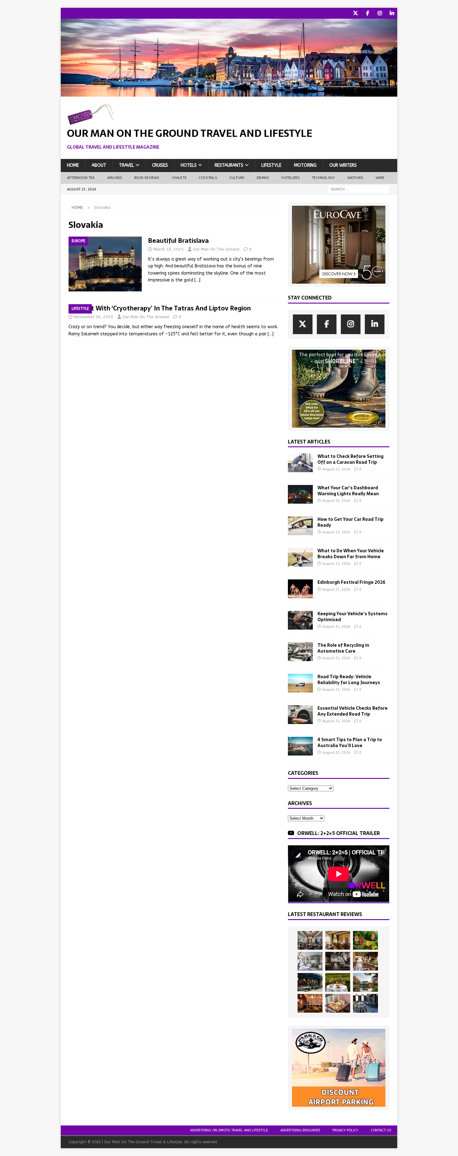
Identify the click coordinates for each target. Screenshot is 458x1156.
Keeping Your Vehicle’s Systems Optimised (352, 616)
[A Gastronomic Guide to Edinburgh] (365, 982)
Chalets (179, 178)
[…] (197, 280)
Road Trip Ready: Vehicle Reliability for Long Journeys (348, 679)
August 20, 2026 (336, 753)
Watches (355, 178)
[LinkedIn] (391, 13)
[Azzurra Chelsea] (310, 982)
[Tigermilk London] (310, 1003)
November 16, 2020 (93, 316)
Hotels (189, 165)
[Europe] (105, 264)
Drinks (263, 178)
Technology (323, 178)
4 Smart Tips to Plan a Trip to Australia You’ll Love (349, 742)
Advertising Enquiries (300, 1130)
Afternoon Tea (81, 178)
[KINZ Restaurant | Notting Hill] (337, 940)
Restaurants (229, 165)
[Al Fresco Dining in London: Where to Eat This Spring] (365, 1003)
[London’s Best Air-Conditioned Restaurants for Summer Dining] (310, 961)
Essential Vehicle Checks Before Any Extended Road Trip (352, 711)
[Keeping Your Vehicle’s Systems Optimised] (300, 620)
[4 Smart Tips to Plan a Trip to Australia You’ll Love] (300, 746)
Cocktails (208, 178)
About (99, 165)
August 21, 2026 (336, 590)
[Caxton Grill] (310, 940)
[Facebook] (367, 13)
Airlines (114, 178)
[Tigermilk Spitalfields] (365, 961)
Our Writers (343, 165)
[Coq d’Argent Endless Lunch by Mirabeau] (337, 982)
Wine (380, 178)
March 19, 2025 (169, 249)
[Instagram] (379, 13)
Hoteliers (290, 178)
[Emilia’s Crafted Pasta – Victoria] (337, 1003)
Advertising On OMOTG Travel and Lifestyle (229, 1130)
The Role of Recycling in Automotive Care (343, 648)
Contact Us (381, 1130)
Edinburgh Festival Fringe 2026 (351, 582)
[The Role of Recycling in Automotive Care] (300, 651)
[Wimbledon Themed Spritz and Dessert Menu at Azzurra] (365, 940)
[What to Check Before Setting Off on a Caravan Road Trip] (300, 462)
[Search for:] (358, 189)
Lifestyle (271, 165)
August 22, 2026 (336, 469)
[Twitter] (355, 13)
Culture (236, 178)
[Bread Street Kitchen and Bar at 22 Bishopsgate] (337, 961)
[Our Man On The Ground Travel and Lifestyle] (229, 93)
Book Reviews (146, 178)
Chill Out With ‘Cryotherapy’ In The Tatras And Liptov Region (160, 308)
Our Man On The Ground (216, 249)
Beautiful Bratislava (178, 241)
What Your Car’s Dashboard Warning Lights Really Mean (348, 490)
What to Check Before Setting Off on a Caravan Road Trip (350, 459)
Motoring (305, 165)
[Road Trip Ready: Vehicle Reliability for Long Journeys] (300, 683)
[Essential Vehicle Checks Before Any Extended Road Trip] (300, 714)
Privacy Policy (345, 1130)
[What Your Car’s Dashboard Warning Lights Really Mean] (300, 494)
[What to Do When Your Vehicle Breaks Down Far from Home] (300, 557)
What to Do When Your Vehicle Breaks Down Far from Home (350, 553)
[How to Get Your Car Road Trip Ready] (300, 525)
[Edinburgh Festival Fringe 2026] (300, 588)
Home (73, 165)
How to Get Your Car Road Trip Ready (350, 522)
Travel (126, 165)
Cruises (160, 165)
